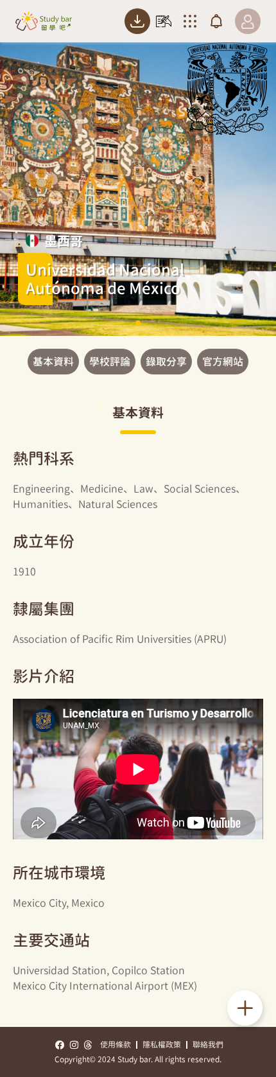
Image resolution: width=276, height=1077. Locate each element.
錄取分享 (166, 362)
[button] (138, 323)
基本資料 (53, 362)
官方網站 (222, 362)
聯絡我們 (208, 1044)
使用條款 (115, 1044)
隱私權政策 (161, 1044)
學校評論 (109, 362)
